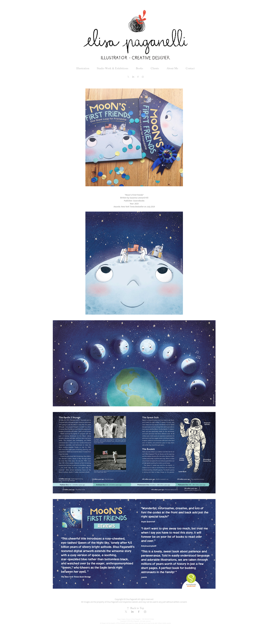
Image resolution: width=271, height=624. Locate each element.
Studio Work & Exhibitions (112, 68)
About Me (172, 68)
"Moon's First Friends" (134, 194)
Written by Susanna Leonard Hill (134, 197)
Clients (155, 68)
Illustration (82, 68)
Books (139, 68)
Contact (190, 68)
